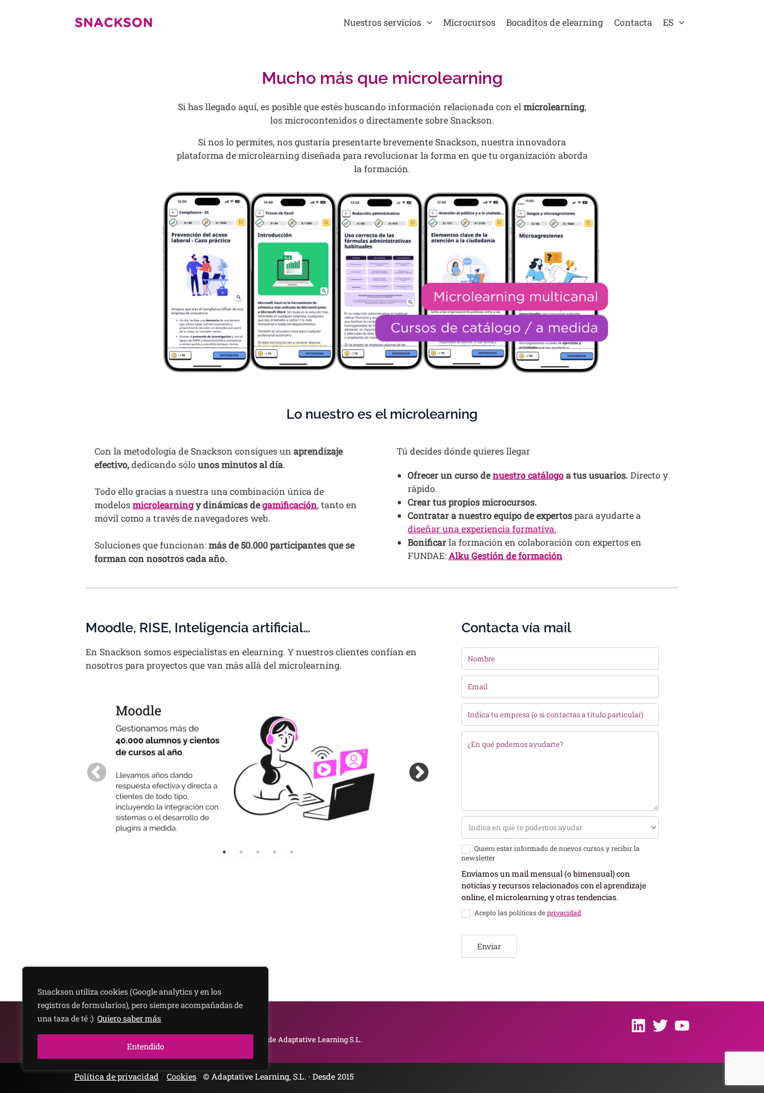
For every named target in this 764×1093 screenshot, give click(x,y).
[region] (145, 1019)
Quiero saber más (129, 1018)
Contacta (633, 22)
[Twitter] (660, 1025)
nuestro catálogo (528, 475)
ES (668, 22)
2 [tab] (241, 852)
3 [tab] (257, 852)
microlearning (163, 504)
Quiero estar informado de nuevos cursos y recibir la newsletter (550, 853)
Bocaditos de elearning (554, 22)
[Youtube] (682, 1025)
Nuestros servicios (382, 22)
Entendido (145, 1046)
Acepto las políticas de (527, 913)
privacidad (564, 912)
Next (413, 767)
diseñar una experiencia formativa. (482, 528)
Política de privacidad (116, 1076)
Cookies (181, 1076)
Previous (91, 767)
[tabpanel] (241, 768)
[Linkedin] (638, 1025)
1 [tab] (224, 852)
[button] (426, 22)
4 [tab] (274, 852)
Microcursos (469, 22)
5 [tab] (291, 852)
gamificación (289, 504)
